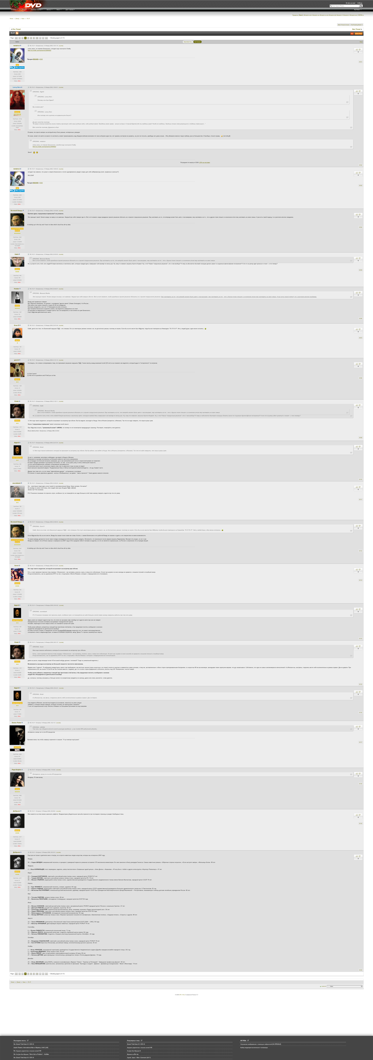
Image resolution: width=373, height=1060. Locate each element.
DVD (41, 59)
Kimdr (16, 401)
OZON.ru (361, 15)
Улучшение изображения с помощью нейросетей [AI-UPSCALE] (260, 1044)
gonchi (16, 360)
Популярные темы (134, 1040)
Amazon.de (332, 15)
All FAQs (243, 1040)
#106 (360, 318)
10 (37, 38)
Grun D (16, 325)
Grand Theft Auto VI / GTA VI (136, 1044)
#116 (360, 712)
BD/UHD (35, 59)
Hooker (16, 289)
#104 (360, 227)
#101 (360, 62)
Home (11, 18)
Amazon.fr (339, 15)
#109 (360, 437)
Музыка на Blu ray (132, 1054)
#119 (360, 823)
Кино (23, 18)
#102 (360, 165)
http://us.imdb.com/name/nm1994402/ (39, 50)
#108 (360, 378)
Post (361, 42)
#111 (360, 499)
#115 (360, 684)
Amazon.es (353, 15)
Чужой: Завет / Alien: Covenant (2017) (139, 1057)
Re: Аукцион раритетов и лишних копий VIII (27, 1051)
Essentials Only (188, 42)
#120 (360, 970)
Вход (360, 3)
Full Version (197, 42)
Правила (295, 15)
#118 (360, 783)
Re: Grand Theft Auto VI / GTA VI (24, 1044)
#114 (360, 638)
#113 (360, 580)
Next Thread (356, 29)
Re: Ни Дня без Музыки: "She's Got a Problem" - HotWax (31, 1054)
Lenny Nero (17, 87)
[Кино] (17, 18)
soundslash (17, 483)
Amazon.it (346, 15)
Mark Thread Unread (343, 25)
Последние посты (20, 1040)
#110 (360, 479)
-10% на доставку (204, 162)
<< (16, 38)
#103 (360, 185)
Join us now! (351, 3)
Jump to (324, 986)
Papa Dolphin (16, 770)
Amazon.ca (315, 15)
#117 (360, 742)
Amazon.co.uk (324, 15)
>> (46, 38)
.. (22, 38)
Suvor (16, 565)
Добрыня (16, 811)
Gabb (16, 254)
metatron (16, 45)
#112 (360, 551)
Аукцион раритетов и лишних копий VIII (139, 1047)
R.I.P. (28, 18)
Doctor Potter (16, 723)
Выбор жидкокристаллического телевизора (254, 1047)
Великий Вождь (16, 210)
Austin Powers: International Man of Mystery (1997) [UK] (31, 1047)
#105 (360, 270)
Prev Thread (17, 29)
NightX (16, 442)
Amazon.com (308, 15)
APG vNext (182, 994)
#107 (360, 338)
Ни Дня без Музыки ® (134, 1051)
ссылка (61, 45)
